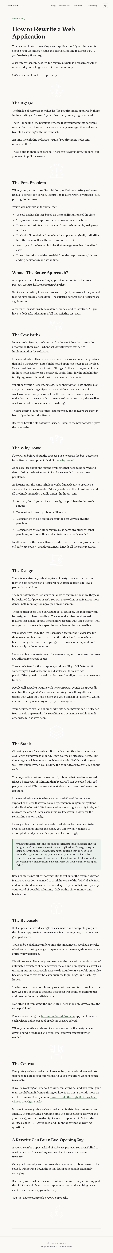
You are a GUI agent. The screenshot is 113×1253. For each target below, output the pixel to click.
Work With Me (65, 1246)
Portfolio (54, 1246)
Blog (53, 5)
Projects (45, 1246)
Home (15, 18)
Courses (79, 5)
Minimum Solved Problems (58, 1016)
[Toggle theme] (105, 5)
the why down (64, 460)
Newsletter (64, 5)
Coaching (93, 5)
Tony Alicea (11, 5)
